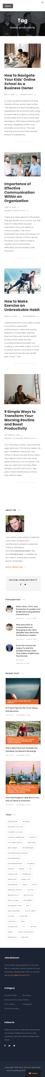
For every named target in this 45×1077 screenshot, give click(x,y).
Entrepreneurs (29, 316)
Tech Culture (13, 701)
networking (13, 885)
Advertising (13, 821)
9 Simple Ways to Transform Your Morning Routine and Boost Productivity (20, 420)
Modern (10, 741)
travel (20, 701)
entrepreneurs (14, 858)
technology (13, 927)
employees (32, 843)
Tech (22, 921)
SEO (27, 906)
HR (30, 869)
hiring (21, 869)
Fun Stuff (25, 739)
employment (13, 848)
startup (11, 916)
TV (24, 927)
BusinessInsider (23, 551)
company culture (15, 832)
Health (31, 739)
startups (24, 916)
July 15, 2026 (31, 618)
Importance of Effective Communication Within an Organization (19, 192)
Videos (10, 932)
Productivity (27, 94)
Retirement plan (14, 906)
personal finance (15, 890)
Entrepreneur (17, 554)
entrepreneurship (15, 864)
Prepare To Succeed (13, 438)
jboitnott (20, 618)
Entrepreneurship (14, 739)
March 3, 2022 (10, 316)
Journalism (12, 874)
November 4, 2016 (23, 805)
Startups (11, 791)
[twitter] (25, 584)
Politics (30, 890)
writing (25, 937)
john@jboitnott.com (20, 975)
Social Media (30, 911)
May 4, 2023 (9, 94)
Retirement (28, 900)
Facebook (31, 864)
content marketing (16, 837)
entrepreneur (28, 848)
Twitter (33, 927)
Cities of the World (22, 786)
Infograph (27, 1004)
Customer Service (15, 843)
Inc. (33, 551)
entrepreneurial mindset (18, 853)
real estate (28, 895)
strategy (12, 921)
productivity (13, 895)
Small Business (26, 741)
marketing (12, 879)
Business (8, 211)
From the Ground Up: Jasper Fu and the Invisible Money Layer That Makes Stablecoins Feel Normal (27, 650)
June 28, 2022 (10, 207)
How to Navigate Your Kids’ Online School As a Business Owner (19, 82)
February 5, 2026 (22, 663)
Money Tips (25, 879)
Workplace (17, 742)
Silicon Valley (12, 789)
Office (34, 885)
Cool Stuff (19, 738)
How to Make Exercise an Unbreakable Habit (22, 305)
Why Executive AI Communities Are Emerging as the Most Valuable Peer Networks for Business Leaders (27, 630)
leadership (26, 874)
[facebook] (20, 584)
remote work (13, 900)
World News (20, 792)
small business (14, 911)
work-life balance (25, 932)
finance (11, 869)
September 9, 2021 (12, 435)
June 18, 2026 (31, 639)
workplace (12, 937)
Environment (31, 788)
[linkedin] (9, 1045)
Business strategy (15, 827)
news (25, 885)
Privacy (16, 741)
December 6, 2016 (23, 755)
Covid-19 (32, 837)
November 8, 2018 (23, 715)
